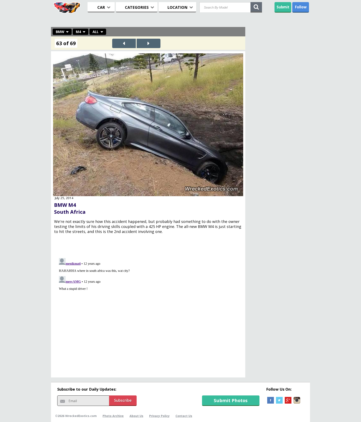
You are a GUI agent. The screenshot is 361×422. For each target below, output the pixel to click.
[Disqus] (148, 308)
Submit (283, 7)
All (96, 31)
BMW (60, 31)
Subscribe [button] (123, 400)
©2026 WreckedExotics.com (76, 416)
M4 (78, 31)
